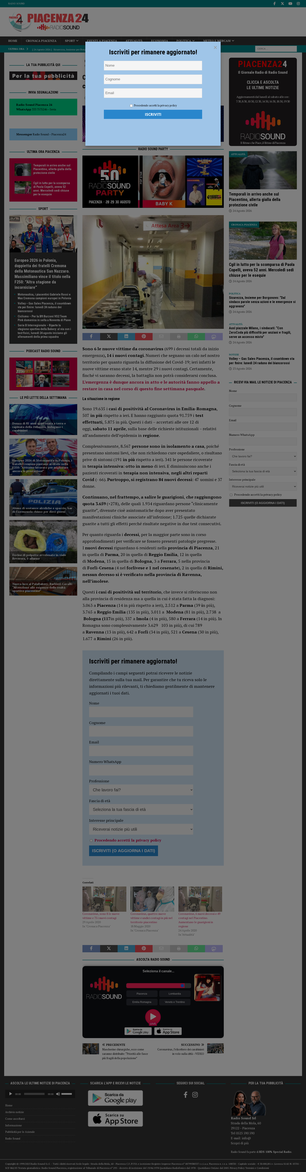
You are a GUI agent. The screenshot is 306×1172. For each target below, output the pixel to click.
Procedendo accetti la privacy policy (155, 105)
